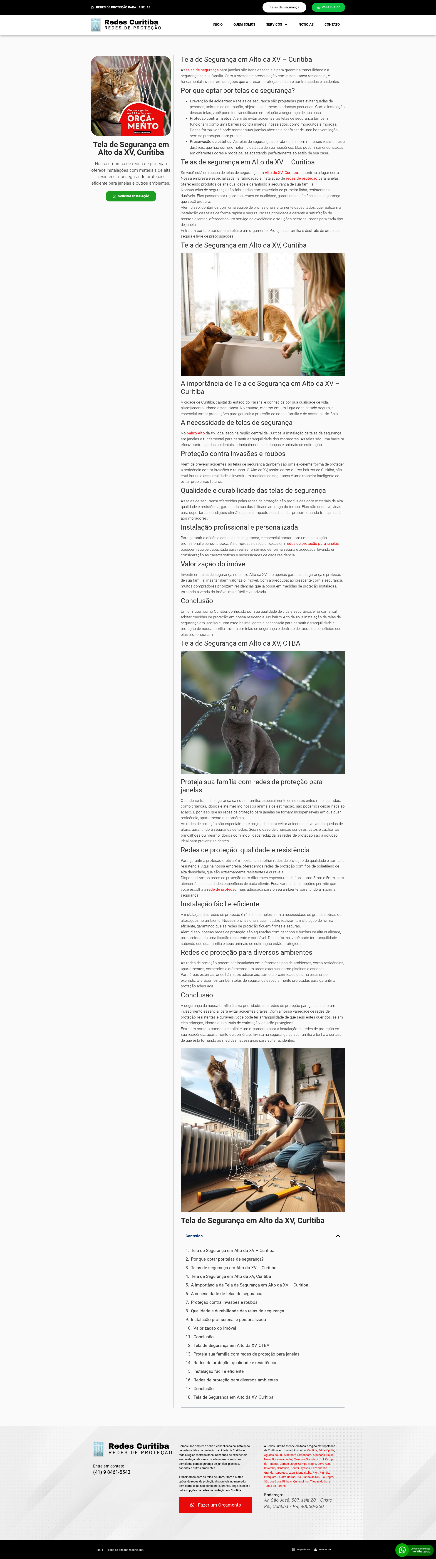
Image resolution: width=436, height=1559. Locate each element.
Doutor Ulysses (300, 1468)
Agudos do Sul (273, 1455)
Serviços (274, 24)
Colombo (269, 1468)
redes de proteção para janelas (312, 543)
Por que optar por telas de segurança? (227, 1259)
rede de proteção (222, 889)
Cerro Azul (323, 1463)
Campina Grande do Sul (309, 1459)
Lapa (291, 1472)
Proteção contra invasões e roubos (224, 1302)
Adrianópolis (326, 1450)
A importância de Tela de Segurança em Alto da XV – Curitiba (249, 1285)
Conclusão (203, 1336)
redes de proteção (301, 178)
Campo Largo (288, 1463)
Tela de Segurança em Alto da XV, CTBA (231, 1345)
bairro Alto (196, 433)
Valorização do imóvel (214, 1328)
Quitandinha (301, 1481)
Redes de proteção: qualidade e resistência (234, 1362)
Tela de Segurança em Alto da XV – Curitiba (232, 1250)
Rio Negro (327, 1477)
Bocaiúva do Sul (282, 1459)
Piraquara (270, 1477)
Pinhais (324, 1472)
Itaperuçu (281, 1472)
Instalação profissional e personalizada (228, 1319)
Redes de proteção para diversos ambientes (235, 1380)
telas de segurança (202, 70)
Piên (315, 1472)
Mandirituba (303, 1472)
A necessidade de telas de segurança (226, 1293)
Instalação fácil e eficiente (218, 1371)
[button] (338, 1236)
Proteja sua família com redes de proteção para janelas (246, 1354)
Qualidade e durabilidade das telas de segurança (237, 1311)
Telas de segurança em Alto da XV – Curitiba (233, 1267)
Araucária (319, 1455)
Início (218, 24)
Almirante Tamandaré (297, 1455)
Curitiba (291, 172)
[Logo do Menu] (126, 25)
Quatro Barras (286, 1477)
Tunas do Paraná (275, 1485)
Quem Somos (244, 24)
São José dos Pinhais (278, 1481)
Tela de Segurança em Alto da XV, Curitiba (231, 1276)
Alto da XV (274, 172)
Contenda (283, 1468)
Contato (332, 24)
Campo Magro (307, 1463)
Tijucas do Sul (319, 1481)
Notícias (306, 24)
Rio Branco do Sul (308, 1477)
